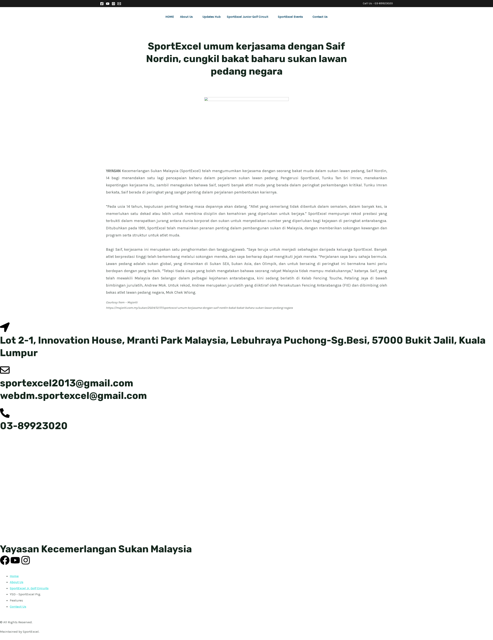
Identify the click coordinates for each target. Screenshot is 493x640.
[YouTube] (107, 3)
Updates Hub (211, 17)
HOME (169, 17)
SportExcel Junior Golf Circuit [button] (247, 17)
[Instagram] (113, 3)
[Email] (119, 3)
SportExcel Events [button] (290, 17)
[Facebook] (102, 3)
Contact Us (320, 17)
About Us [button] (186, 17)
